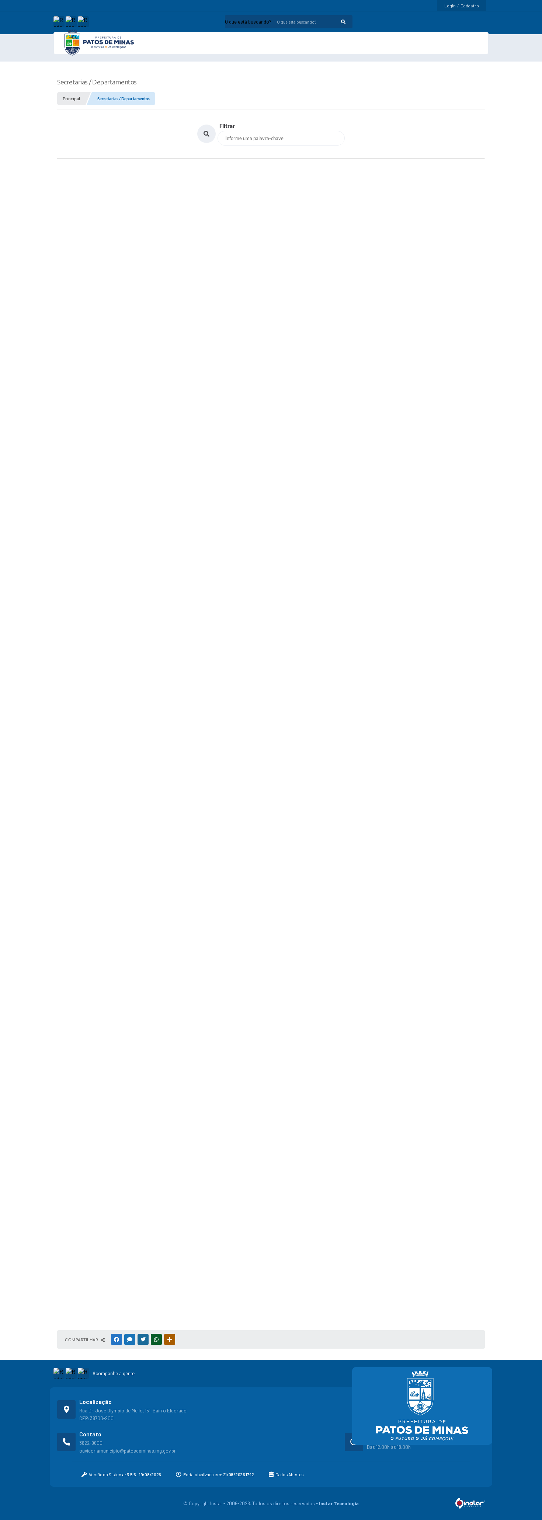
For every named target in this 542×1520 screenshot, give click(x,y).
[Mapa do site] (464, 21)
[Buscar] (297, 21)
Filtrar (227, 133)
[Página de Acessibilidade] (477, 21)
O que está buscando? (202, 22)
